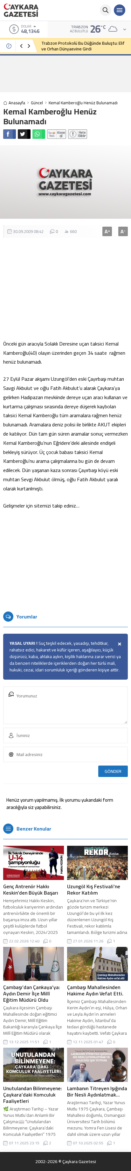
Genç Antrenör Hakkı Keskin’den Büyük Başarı (30, 889)
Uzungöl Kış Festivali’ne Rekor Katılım (93, 889)
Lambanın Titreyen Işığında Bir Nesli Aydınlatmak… (97, 1091)
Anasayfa (17, 103)
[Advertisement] (65, 73)
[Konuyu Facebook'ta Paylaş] (9, 134)
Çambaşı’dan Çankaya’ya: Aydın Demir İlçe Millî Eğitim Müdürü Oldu (31, 993)
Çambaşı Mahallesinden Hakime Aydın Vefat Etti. (95, 990)
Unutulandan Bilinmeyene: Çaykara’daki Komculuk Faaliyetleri (32, 1095)
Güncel (37, 103)
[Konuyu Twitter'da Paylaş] (24, 134)
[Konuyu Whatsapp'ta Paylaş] (38, 134)
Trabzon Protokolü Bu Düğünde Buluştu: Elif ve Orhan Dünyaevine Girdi (83, 46)
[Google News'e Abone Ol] (56, 134)
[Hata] (77, 134)
